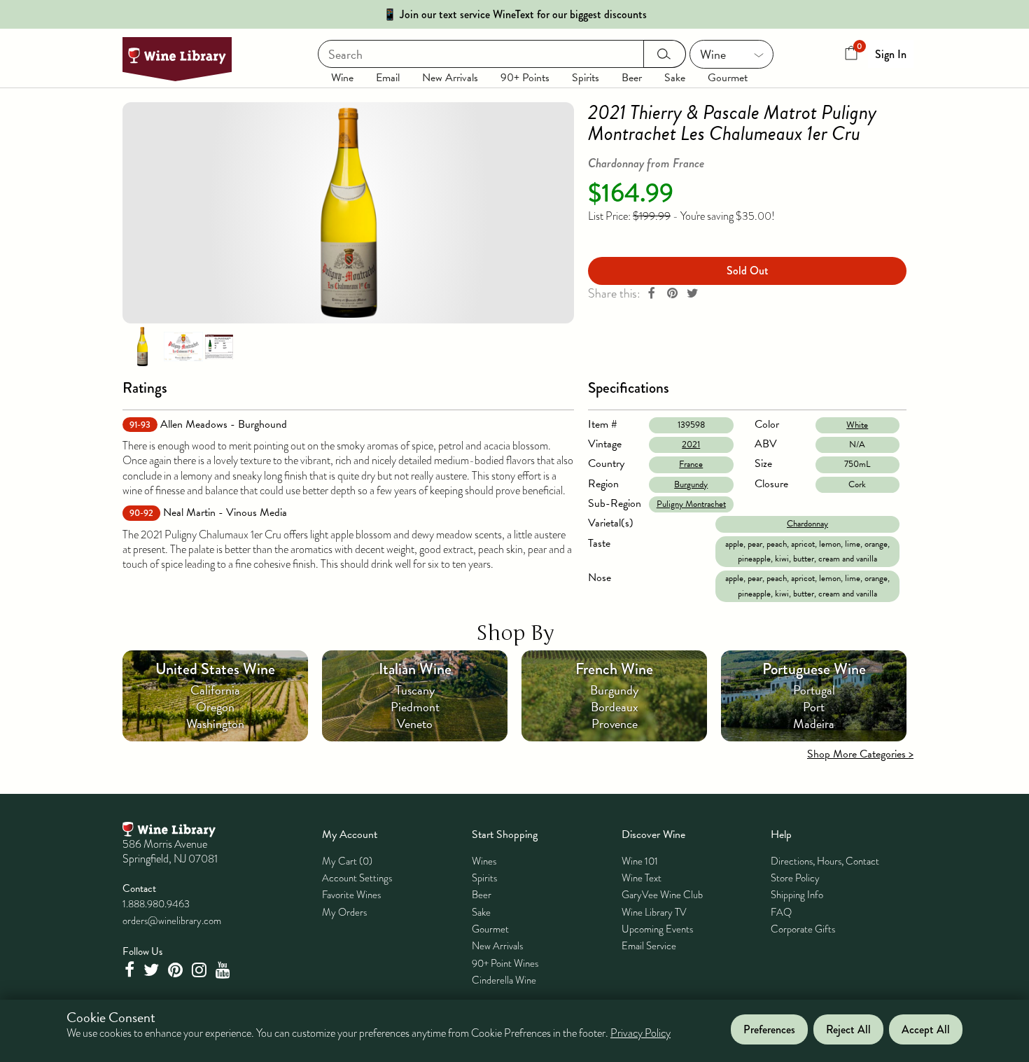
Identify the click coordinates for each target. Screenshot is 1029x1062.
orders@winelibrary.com (171, 921)
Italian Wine (415, 668)
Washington (215, 723)
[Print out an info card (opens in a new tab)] (219, 346)
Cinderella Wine (504, 980)
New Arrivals (450, 77)
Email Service (649, 946)
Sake (674, 77)
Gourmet (728, 77)
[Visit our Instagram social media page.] (200, 970)
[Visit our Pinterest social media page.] (177, 970)
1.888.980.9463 (156, 904)
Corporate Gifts (803, 929)
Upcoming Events (657, 929)
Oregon (215, 706)
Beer (632, 77)
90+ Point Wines (505, 963)
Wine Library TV (654, 912)
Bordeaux (614, 706)
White (857, 425)
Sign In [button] (890, 54)
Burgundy (691, 484)
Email (388, 77)
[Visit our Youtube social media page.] (224, 970)
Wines (484, 861)
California (215, 689)
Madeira (813, 723)
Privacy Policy (640, 1034)
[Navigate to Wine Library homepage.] (177, 59)
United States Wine (215, 668)
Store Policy (795, 878)
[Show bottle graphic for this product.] (142, 346)
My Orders (344, 912)
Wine (342, 77)
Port (814, 706)
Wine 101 (640, 861)
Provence (615, 723)
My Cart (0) (347, 861)
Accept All (926, 1029)
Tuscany (415, 689)
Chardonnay (807, 524)
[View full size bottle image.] (348, 213)
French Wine (614, 668)
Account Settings (357, 878)
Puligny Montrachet (691, 504)
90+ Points (525, 77)
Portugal (814, 689)
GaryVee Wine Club (662, 895)
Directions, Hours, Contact (825, 861)
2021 (691, 445)
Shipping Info (797, 895)
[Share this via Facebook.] (651, 293)
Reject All (848, 1029)
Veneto (415, 723)
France (691, 464)
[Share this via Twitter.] (692, 293)
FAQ (781, 912)
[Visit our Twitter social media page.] (153, 970)
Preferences (769, 1029)
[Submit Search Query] (664, 54)
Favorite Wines (351, 895)
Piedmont (415, 706)
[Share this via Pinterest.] (672, 293)
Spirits (585, 77)
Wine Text (642, 878)
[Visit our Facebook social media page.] (130, 970)
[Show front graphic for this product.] (183, 346)
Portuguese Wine (814, 668)
